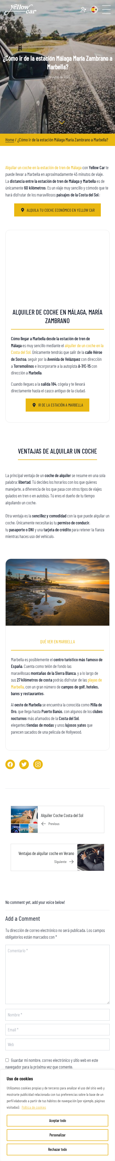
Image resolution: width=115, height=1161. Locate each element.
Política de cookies (34, 1107)
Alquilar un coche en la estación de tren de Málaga (43, 167)
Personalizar (57, 1135)
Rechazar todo (57, 1149)
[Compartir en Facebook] (10, 764)
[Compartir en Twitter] (24, 764)
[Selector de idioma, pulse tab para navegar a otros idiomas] (94, 9)
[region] (57, 1115)
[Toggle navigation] (106, 9)
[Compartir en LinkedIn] (38, 764)
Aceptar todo (57, 1120)
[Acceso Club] (83, 9)
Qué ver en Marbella (57, 641)
